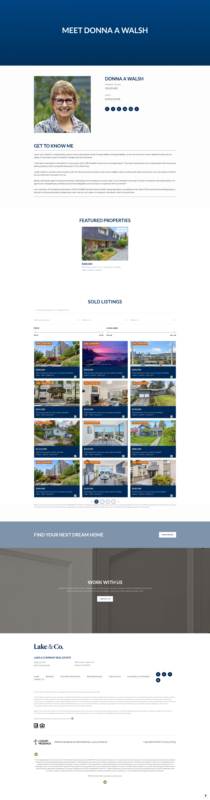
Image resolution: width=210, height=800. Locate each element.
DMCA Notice (115, 677)
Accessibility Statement (138, 677)
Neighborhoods (94, 677)
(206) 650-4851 (111, 88)
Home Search (167, 535)
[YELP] (137, 109)
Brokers (50, 677)
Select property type (42, 320)
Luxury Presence (99, 742)
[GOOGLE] (131, 109)
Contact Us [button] (105, 599)
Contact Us (39, 679)
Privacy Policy (169, 742)
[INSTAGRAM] (107, 109)
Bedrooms (134, 320)
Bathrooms (86, 320)
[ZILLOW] (125, 109)
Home (36, 677)
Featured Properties (70, 677)
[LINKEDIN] (119, 109)
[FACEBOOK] (113, 109)
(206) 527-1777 (40, 662)
